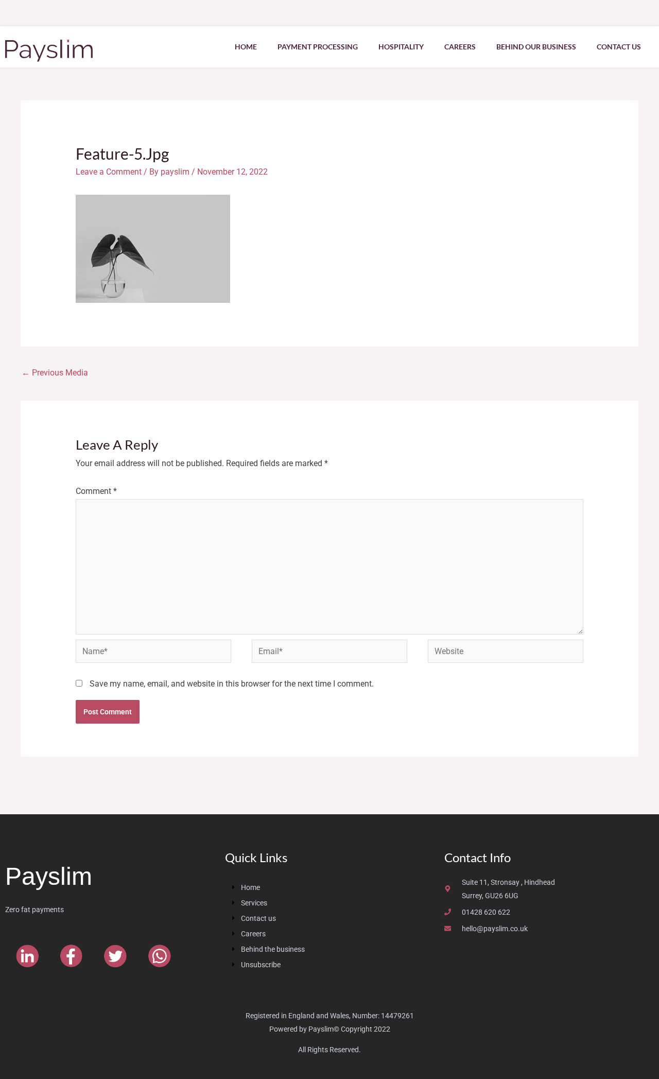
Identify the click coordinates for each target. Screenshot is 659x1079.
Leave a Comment (109, 172)
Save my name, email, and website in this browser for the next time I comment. (232, 684)
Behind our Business (536, 46)
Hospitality (401, 46)
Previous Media (55, 373)
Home (246, 46)
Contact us (619, 46)
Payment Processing (318, 46)
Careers (460, 46)
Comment (96, 491)
